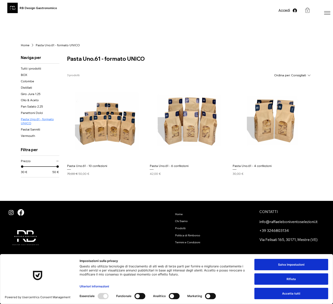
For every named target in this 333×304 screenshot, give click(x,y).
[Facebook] (21, 212)
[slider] (22, 166)
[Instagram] (11, 212)
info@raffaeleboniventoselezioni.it (288, 221)
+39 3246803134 (274, 230)
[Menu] (166, 13)
